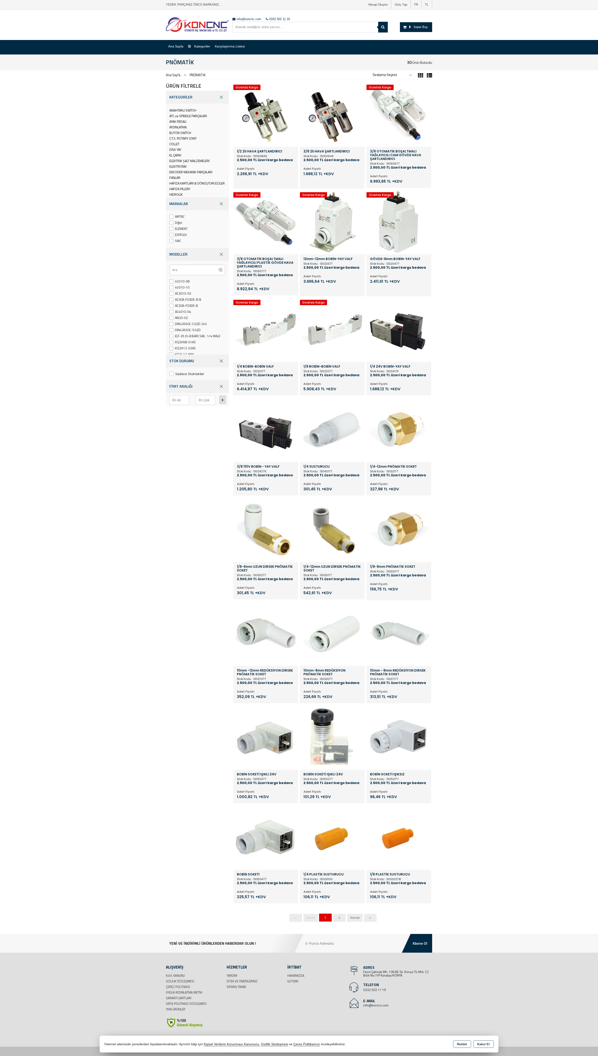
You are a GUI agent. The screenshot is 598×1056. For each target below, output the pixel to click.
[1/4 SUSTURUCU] (332, 429)
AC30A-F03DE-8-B (188, 299)
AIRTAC (180, 216)
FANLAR (174, 177)
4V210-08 (182, 281)
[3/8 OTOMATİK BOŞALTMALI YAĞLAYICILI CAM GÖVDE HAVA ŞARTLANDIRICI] (399, 114)
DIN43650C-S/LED (188, 329)
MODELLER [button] (178, 254)
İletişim (292, 981)
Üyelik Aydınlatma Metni (184, 992)
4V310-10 (182, 287)
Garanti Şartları (178, 998)
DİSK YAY (175, 149)
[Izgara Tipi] (420, 76)
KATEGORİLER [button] (180, 97)
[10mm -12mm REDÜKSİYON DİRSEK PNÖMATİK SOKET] (265, 633)
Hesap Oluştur (378, 4)
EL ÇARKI (175, 155)
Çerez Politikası (178, 986)
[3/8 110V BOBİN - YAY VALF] (265, 429)
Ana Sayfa (175, 46)
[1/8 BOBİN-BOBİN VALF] (332, 329)
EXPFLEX (181, 234)
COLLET (174, 143)
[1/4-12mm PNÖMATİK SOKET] (399, 429)
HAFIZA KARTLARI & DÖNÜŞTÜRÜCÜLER (197, 183)
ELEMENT (181, 228)
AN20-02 (181, 317)
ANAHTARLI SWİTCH (182, 110)
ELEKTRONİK (178, 166)
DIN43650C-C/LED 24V (191, 323)
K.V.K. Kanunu (175, 975)
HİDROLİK (176, 194)
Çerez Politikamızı (306, 1044)
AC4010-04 (183, 311)
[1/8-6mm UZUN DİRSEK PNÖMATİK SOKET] (265, 529)
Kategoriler (201, 46)
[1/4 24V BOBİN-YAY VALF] (399, 329)
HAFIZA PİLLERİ (179, 188)
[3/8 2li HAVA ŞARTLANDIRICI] (332, 114)
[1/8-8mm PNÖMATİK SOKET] (399, 529)
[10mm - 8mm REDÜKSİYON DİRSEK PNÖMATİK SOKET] (399, 633)
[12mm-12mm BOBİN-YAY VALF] (332, 221)
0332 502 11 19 (374, 989)
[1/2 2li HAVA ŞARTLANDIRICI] (265, 114)
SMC (178, 240)
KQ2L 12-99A (184, 354)
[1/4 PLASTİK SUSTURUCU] (332, 837)
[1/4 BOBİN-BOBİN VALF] (265, 329)
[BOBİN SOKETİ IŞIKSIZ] (399, 737)
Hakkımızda (295, 975)
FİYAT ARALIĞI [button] (180, 386)
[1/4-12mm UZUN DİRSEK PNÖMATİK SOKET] (332, 529)
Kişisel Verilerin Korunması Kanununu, (232, 1044)
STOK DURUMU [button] (181, 361)
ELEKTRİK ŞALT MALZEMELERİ (189, 160)
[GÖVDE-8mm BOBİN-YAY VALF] (399, 221)
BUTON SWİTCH (180, 132)
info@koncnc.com (375, 1005)
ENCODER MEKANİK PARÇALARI (190, 172)
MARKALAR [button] (178, 203)
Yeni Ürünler (175, 1009)
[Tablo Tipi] (428, 76)
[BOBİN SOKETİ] (265, 837)
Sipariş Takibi (236, 986)
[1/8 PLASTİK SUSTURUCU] (399, 837)
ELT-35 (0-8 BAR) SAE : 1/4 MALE (197, 335)
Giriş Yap (401, 4)
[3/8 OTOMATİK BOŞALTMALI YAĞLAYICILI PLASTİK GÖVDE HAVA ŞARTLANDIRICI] (265, 221)
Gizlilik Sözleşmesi (180, 981)
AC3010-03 (183, 293)
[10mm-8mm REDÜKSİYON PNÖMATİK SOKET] (332, 633)
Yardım (232, 975)
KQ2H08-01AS (185, 342)
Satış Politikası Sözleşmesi (186, 1003)
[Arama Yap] (383, 27)
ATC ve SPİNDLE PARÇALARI (188, 115)
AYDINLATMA (178, 127)
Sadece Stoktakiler (189, 374)
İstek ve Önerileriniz (242, 981)
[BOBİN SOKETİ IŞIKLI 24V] (265, 737)
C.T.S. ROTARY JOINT (183, 138)
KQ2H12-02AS (185, 348)
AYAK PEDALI (177, 121)
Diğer (178, 222)
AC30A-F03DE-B (186, 305)
